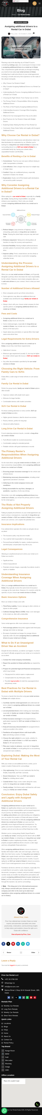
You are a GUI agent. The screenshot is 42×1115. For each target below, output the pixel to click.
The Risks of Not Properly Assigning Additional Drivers (20, 107)
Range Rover (10, 1051)
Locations (7, 1023)
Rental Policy (8, 1043)
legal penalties (15, 681)
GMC (7, 1070)
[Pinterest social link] (13, 944)
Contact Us (8, 1040)
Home (14, 14)
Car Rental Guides (24, 14)
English (17, 1)
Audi (6, 1057)
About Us (7, 1036)
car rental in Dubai (19, 196)
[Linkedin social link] (18, 944)
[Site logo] (5, 3)
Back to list (21, 952)
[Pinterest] (34, 997)
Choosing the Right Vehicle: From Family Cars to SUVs (20, 98)
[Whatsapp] (27, 997)
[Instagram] (12, 997)
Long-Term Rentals (11, 1009)
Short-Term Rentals (11, 1016)
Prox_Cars (14, 34)
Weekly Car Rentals (11, 1012)
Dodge (7, 1067)
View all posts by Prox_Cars (21, 934)
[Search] (35, 3)
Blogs (6, 1027)
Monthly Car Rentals (11, 1006)
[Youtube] (31, 997)
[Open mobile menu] (40, 3)
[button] (4, 1111)
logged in (13, 965)
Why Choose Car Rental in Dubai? (14, 83)
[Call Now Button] (37, 1104)
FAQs (6, 1030)
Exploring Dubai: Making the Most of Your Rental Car (20, 125)
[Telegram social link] (28, 944)
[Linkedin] (20, 997)
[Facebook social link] (3, 944)
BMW (7, 1054)
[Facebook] (8, 997)
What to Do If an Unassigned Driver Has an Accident (20, 116)
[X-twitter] (16, 997)
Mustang (8, 1064)
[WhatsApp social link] (23, 944)
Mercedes (8, 1060)
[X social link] (8, 944)
